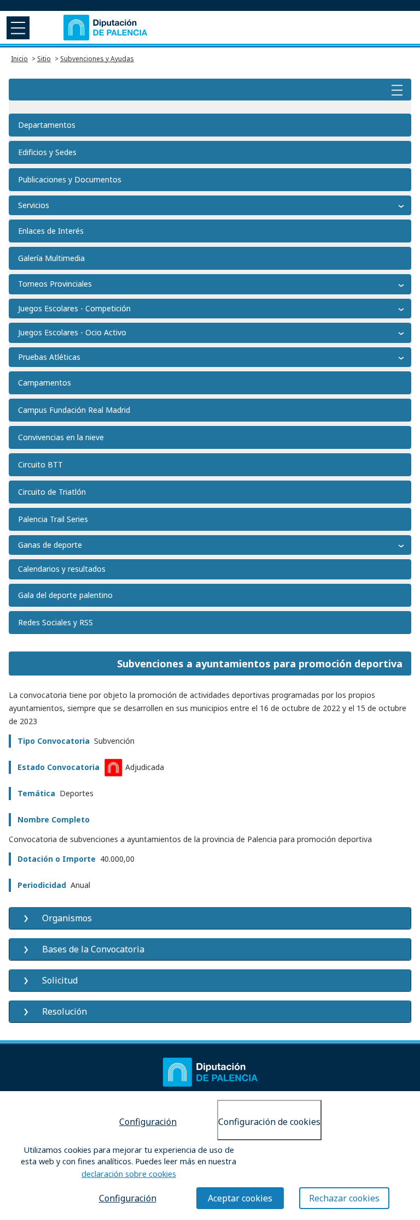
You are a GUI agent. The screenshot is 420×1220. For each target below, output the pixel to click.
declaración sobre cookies (128, 1174)
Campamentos (44, 382)
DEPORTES (37, 89)
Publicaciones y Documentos (69, 179)
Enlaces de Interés (51, 231)
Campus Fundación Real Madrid (74, 410)
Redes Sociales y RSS (55, 622)
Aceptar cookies (240, 1198)
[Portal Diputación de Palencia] (106, 27)
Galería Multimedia (51, 258)
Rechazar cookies (344, 1198)
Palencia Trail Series (53, 519)
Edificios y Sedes (47, 152)
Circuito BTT (40, 464)
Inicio (19, 58)
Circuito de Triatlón (52, 492)
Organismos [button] (67, 918)
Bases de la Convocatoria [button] (93, 949)
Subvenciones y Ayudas (97, 58)
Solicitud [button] (60, 980)
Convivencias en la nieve (61, 437)
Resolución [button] (64, 1011)
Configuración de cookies (269, 1122)
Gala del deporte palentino (65, 595)
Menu (17, 27)
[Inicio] (210, 1072)
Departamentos (46, 125)
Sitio (44, 58)
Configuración (148, 1122)
